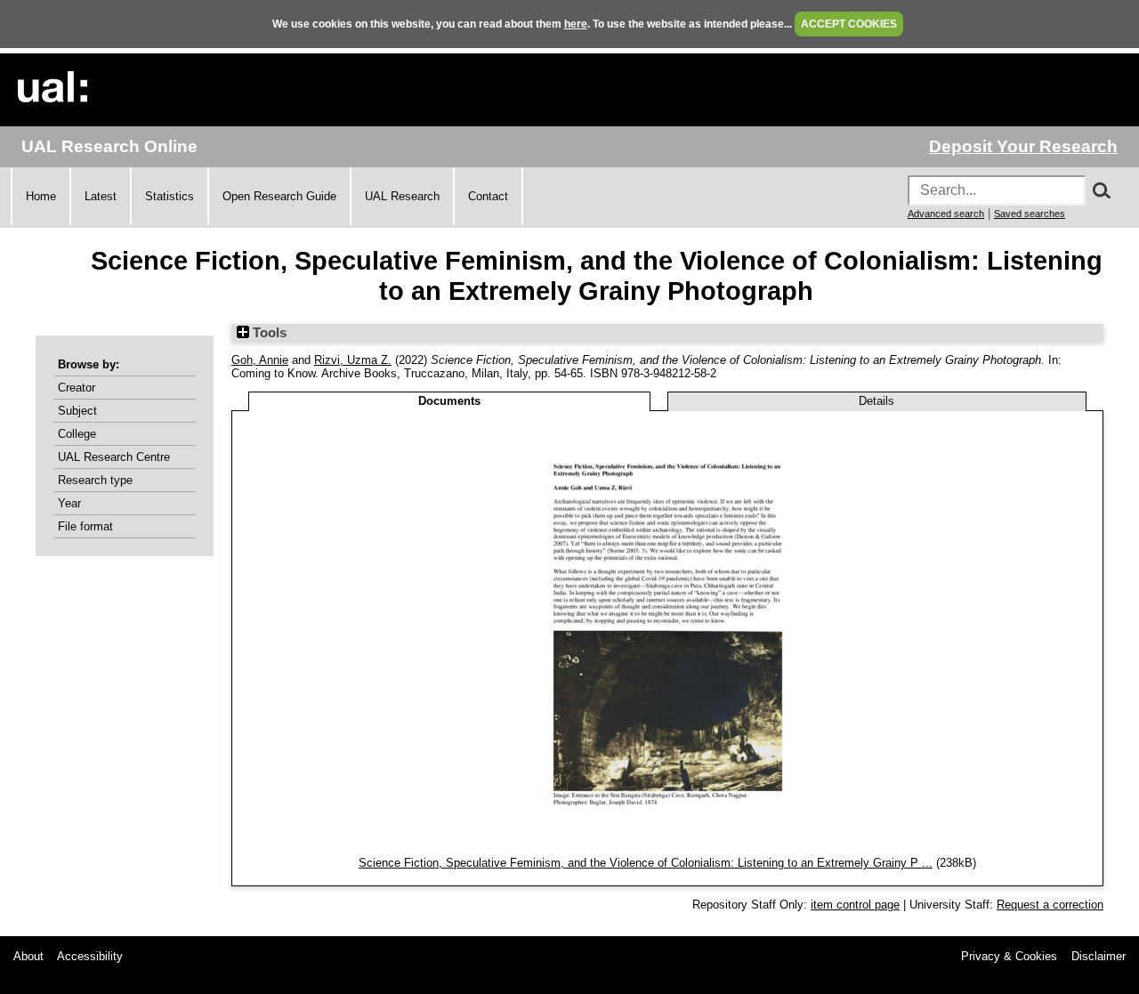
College (77, 433)
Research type (95, 480)
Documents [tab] (449, 401)
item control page (855, 904)
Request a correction (1050, 904)
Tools (268, 333)
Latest (101, 196)
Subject (77, 410)
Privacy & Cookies (1009, 956)
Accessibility (90, 956)
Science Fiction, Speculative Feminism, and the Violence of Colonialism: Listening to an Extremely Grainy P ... (646, 862)
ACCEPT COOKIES (849, 24)
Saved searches (1029, 213)
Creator (76, 387)
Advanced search (946, 213)
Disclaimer (1098, 956)
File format (85, 526)
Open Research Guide (279, 196)
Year (69, 503)
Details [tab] (876, 401)
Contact (488, 196)
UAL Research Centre (114, 457)
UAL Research (402, 196)
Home (41, 196)
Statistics (169, 196)
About (28, 956)
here (575, 24)
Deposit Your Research (1023, 146)
